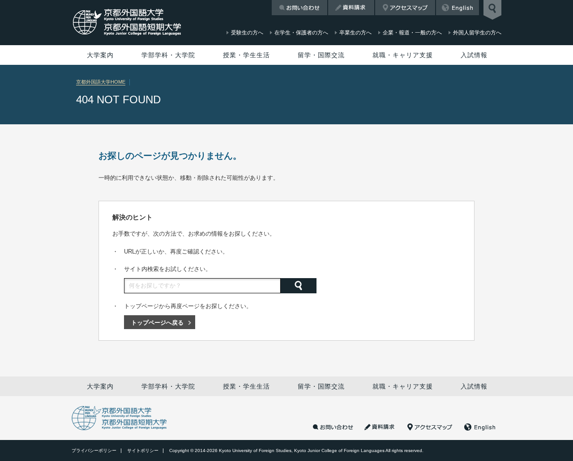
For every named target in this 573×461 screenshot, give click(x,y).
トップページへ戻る (157, 322)
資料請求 (351, 7)
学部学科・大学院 (168, 55)
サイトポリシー (142, 450)
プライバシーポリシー (94, 450)
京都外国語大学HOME (100, 82)
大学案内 (100, 55)
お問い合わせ (299, 7)
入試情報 (474, 55)
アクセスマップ (405, 7)
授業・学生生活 (246, 55)
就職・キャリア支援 (402, 55)
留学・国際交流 (321, 55)
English (457, 7)
